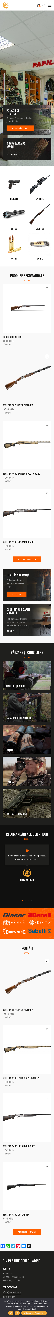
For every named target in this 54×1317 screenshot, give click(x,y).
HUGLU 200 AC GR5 (12, 336)
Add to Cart (39, 331)
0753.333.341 (9, 1297)
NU (17, 1313)
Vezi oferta (12, 154)
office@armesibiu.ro (12, 1292)
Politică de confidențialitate (34, 1313)
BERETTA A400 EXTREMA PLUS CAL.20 (21, 473)
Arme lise (40, 229)
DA (11, 1313)
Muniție (14, 258)
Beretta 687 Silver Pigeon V (18, 405)
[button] (49, 5)
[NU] (50, 1307)
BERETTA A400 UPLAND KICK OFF (19, 541)
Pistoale (14, 199)
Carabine (40, 199)
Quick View (14, 331)
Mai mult (10, 631)
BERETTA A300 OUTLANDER (16, 1214)
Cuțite (40, 258)
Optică (14, 229)
